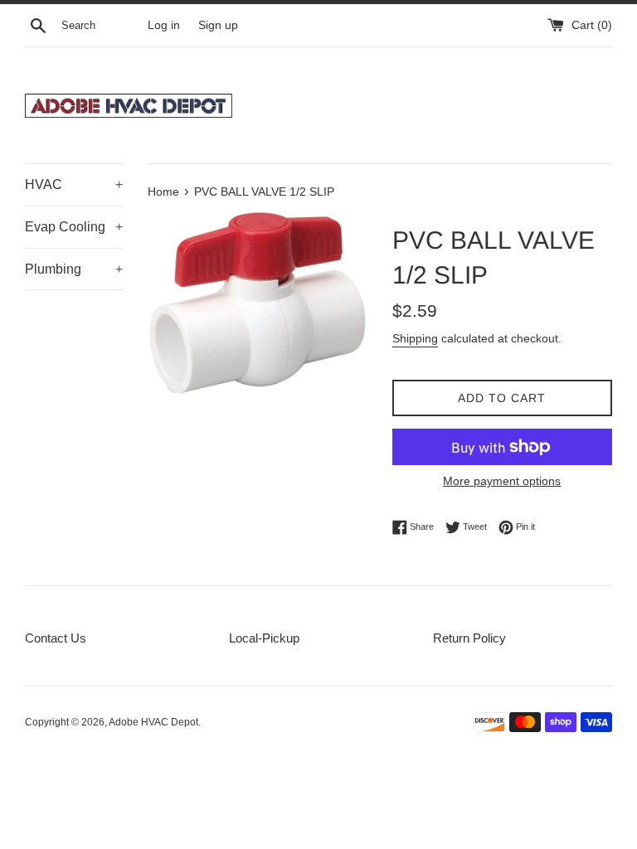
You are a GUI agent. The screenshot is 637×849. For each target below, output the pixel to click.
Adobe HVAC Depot (153, 722)
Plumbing (74, 269)
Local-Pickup (264, 638)
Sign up (218, 25)
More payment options (502, 481)
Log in (164, 25)
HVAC (74, 184)
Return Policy (469, 638)
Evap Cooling (74, 227)
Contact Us (55, 638)
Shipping (415, 338)
